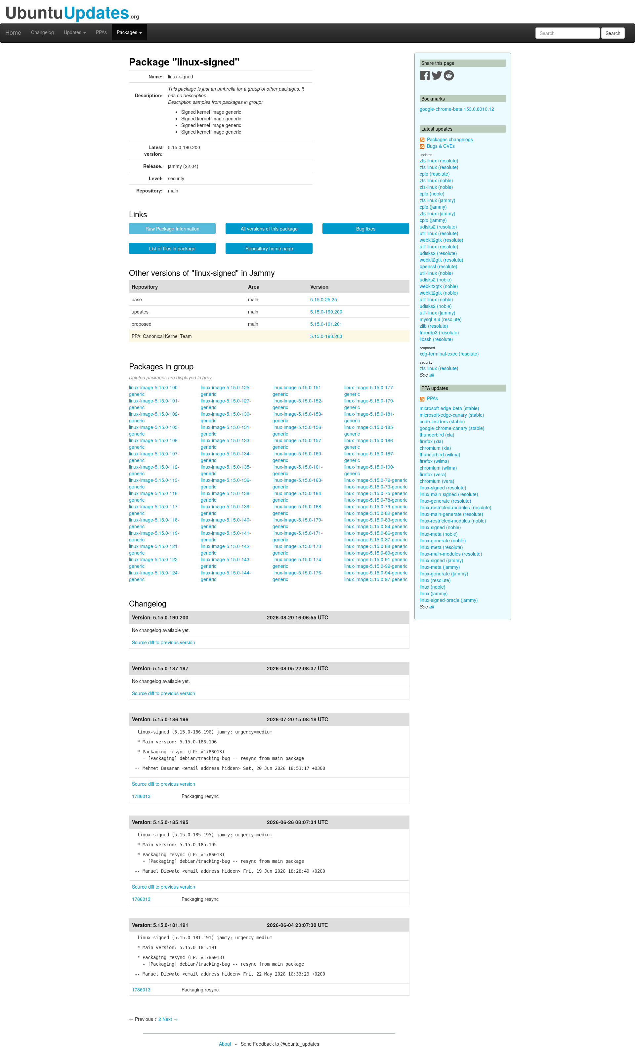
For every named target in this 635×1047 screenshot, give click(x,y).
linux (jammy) (434, 593)
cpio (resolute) (435, 173)
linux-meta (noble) (439, 533)
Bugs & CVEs (441, 146)
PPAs (101, 32)
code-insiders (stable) (442, 421)
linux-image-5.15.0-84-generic (375, 526)
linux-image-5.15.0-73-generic (375, 486)
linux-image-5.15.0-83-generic (375, 519)
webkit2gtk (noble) (439, 286)
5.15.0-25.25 (323, 299)
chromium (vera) (437, 481)
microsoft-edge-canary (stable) (452, 414)
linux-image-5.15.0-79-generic (375, 506)
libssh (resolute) (436, 339)
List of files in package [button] (172, 248)
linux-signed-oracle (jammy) (449, 600)
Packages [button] (128, 32)
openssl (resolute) (438, 266)
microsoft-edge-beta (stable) (449, 408)
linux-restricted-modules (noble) (453, 520)
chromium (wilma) (438, 467)
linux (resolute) (435, 580)
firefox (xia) (431, 441)
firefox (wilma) (434, 461)
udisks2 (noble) (436, 279)
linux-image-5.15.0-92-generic (375, 566)
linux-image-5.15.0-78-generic (375, 499)
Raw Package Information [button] (172, 228)
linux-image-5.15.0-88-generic (375, 546)
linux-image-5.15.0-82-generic (375, 513)
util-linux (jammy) (437, 312)
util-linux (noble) (436, 273)
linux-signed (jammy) (441, 560)
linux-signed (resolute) (443, 487)
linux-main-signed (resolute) (449, 494)
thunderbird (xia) (437, 434)
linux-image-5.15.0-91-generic (375, 559)
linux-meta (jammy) (440, 567)
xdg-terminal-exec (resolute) (449, 353)
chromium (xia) (435, 447)
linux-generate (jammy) (444, 573)
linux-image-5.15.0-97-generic (375, 579)
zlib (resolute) (434, 325)
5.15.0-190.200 (326, 311)
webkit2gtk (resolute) (441, 239)
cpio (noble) (432, 193)
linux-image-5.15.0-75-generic (375, 493)
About (225, 1043)
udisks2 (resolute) (438, 226)
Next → (170, 1019)
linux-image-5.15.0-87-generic (375, 539)
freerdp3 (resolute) (439, 332)
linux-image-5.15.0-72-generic (375, 480)
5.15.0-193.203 (326, 336)
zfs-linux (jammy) (437, 200)
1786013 (141, 796)
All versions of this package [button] (269, 228)
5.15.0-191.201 (326, 323)
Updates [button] (73, 32)
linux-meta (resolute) (441, 547)
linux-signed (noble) (440, 527)
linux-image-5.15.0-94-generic (375, 572)
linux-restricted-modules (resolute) (455, 507)
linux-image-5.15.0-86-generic (375, 532)
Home (13, 32)
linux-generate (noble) (443, 540)
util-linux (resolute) (439, 233)
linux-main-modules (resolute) (451, 553)
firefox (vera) (433, 474)
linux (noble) (432, 586)
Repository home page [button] (269, 248)
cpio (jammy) (433, 206)
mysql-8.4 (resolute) (441, 319)
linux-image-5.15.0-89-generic (375, 552)
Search (613, 33)
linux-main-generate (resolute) (451, 514)
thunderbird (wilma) (440, 454)
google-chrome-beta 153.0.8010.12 (457, 108)
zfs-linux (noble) (436, 180)
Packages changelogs (450, 139)
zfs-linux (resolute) (439, 160)
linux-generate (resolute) (445, 500)
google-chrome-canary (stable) (452, 428)
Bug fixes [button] (365, 228)
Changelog (42, 32)
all (431, 374)
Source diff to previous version (163, 642)
